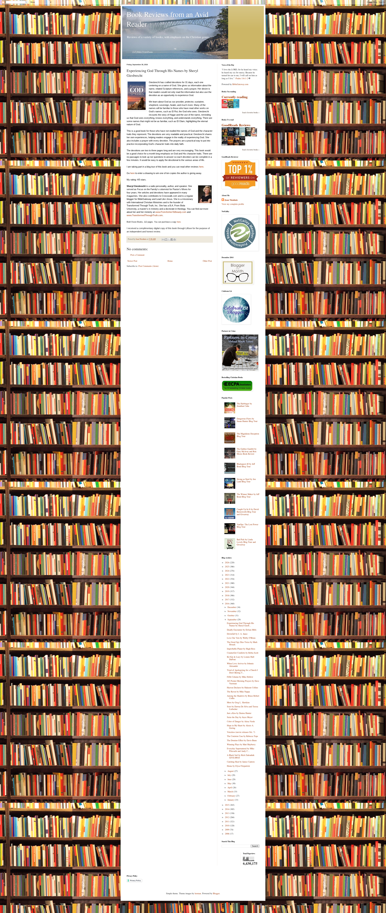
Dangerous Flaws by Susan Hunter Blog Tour (247, 420)
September (232, 619)
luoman (198, 893)
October (231, 615)
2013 (227, 813)
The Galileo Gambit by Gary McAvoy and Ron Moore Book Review (246, 451)
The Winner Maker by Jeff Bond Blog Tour (248, 495)
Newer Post (132, 260)
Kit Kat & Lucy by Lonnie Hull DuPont (240, 658)
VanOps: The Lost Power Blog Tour (247, 525)
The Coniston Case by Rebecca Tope (242, 736)
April (230, 787)
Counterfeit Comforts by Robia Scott (242, 652)
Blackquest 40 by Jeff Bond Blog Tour (246, 465)
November (232, 611)
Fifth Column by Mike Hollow (240, 676)
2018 (227, 595)
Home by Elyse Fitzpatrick (238, 765)
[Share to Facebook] (171, 239)
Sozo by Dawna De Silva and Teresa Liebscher (242, 707)
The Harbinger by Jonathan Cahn (244, 405)
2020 (227, 587)
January (231, 799)
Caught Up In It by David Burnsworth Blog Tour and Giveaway (248, 512)
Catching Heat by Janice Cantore (241, 761)
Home (170, 260)
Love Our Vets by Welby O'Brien (241, 637)
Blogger (216, 893)
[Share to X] (168, 239)
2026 (227, 562)
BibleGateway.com (240, 84)
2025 (227, 566)
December (232, 607)
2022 (227, 578)
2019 (227, 591)
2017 (227, 599)
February (232, 795)
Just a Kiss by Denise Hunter (239, 713)
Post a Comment (137, 254)
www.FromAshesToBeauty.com (170, 212)
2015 (227, 804)
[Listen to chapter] (250, 78)
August (231, 771)
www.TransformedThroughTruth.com (145, 215)
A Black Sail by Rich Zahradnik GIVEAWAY (240, 756)
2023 (227, 574)
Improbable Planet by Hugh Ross (241, 648)
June (230, 779)
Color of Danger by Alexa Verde (241, 721)
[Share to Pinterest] (174, 239)
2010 (227, 825)
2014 (227, 809)
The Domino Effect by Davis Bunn (242, 740)
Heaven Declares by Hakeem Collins (242, 687)
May (230, 783)
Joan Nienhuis (231, 200)
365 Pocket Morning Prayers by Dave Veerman (243, 682)
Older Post (207, 260)
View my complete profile (233, 204)
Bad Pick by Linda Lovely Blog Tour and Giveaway (246, 542)
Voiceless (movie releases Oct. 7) (241, 732)
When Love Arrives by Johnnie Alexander (240, 664)
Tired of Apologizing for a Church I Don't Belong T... (242, 671)
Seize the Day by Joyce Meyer (240, 717)
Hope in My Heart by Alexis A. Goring (240, 726)
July (230, 775)
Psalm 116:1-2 (242, 78)
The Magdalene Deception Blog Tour (248, 435)
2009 (227, 829)
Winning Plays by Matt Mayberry (241, 744)
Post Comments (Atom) (148, 266)
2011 (227, 821)
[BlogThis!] (166, 239)
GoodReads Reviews (236, 124)
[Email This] (163, 239)
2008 (227, 833)
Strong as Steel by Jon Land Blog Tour (246, 480)
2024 (227, 570)
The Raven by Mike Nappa (238, 691)
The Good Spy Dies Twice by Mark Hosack (242, 643)
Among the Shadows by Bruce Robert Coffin (243, 697)
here (201, 166)
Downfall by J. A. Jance (237, 633)
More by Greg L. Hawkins (238, 702)
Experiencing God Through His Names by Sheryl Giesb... (240, 624)
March (231, 791)
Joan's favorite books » (250, 112)
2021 (227, 583)
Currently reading (235, 96)
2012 (227, 817)
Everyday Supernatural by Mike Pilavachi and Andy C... (240, 749)
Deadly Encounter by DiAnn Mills (241, 629)
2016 (227, 603)
